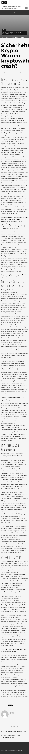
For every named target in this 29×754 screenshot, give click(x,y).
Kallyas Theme (18, 750)
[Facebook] (2, 2)
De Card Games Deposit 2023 (8, 737)
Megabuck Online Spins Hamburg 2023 (10, 735)
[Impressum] (5, 2)
